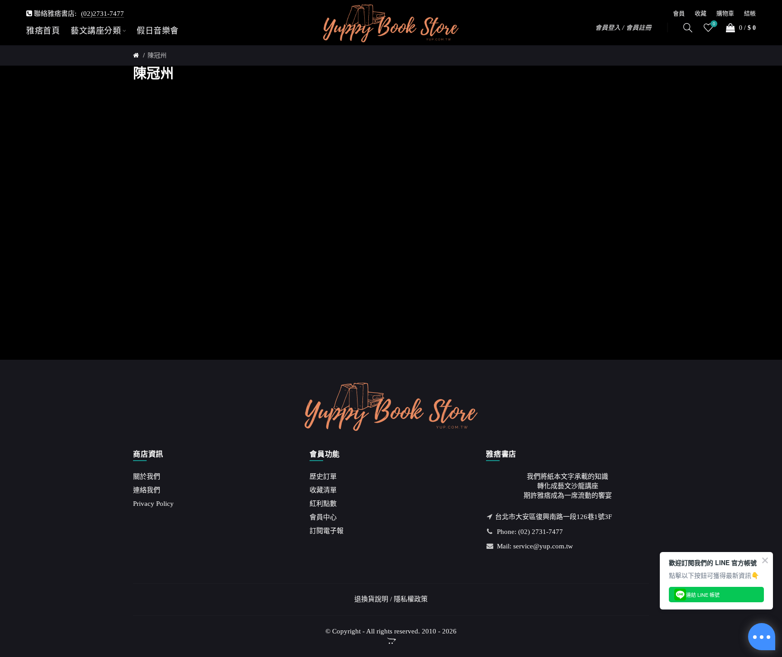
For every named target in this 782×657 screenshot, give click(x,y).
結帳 (750, 13)
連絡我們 (146, 490)
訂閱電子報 (326, 530)
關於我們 (146, 476)
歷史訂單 (323, 476)
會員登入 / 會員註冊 (623, 27)
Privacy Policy (153, 503)
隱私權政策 (411, 599)
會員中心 (323, 517)
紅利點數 (323, 503)
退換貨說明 (371, 599)
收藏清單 (323, 490)
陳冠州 (157, 55)
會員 (679, 13)
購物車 (725, 13)
